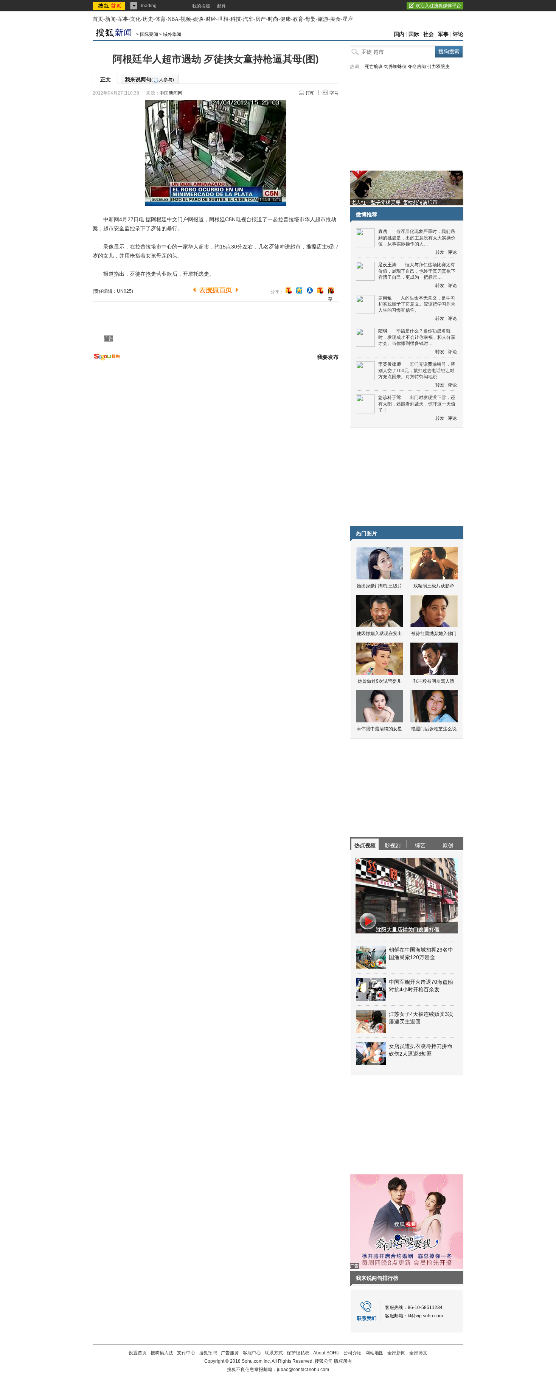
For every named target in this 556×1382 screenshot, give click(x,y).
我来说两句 (149, 79)
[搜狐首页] (110, 5)
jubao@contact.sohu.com (303, 1369)
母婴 (310, 19)
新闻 (110, 19)
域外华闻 (172, 34)
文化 (135, 19)
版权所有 (343, 1361)
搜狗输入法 (162, 1353)
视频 (185, 19)
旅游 (323, 19)
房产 (260, 19)
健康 (285, 19)
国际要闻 (149, 34)
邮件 (221, 6)
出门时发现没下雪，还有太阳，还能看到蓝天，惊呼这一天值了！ (416, 404)
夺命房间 (417, 66)
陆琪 (382, 331)
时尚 (273, 19)
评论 (458, 34)
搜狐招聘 (208, 1353)
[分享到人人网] (310, 290)
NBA (173, 19)
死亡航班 (374, 66)
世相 (223, 19)
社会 (428, 34)
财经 (210, 19)
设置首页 (138, 1353)
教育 (298, 19)
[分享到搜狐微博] (289, 290)
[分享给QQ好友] (299, 290)
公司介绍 (352, 1353)
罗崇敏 (385, 298)
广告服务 (230, 1353)
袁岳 (382, 231)
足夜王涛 (387, 264)
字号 (334, 93)
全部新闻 (396, 1353)
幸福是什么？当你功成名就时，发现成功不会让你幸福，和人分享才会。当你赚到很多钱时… (416, 337)
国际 (413, 34)
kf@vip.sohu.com (425, 1315)
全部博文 (418, 1353)
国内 (399, 34)
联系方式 (274, 1353)
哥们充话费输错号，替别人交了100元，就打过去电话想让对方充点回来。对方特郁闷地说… (416, 370)
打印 (310, 93)
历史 (148, 19)
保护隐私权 (298, 1353)
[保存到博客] (331, 291)
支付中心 (186, 1353)
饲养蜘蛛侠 (395, 66)
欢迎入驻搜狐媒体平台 (438, 5)
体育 (160, 19)
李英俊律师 (389, 364)
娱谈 (198, 19)
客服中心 (252, 1353)
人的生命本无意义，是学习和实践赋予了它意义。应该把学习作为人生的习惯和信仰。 (416, 304)
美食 (335, 19)
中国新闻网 (171, 93)
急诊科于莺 (389, 397)
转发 (439, 252)
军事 (123, 19)
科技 (235, 19)
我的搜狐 (201, 6)
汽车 (248, 19)
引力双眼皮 (438, 66)
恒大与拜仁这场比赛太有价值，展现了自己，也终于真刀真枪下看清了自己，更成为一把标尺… (416, 271)
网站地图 (374, 1353)
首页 (98, 19)
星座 (348, 19)
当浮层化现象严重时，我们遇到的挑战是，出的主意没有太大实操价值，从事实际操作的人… (416, 238)
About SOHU (326, 1353)
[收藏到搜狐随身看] (320, 290)
